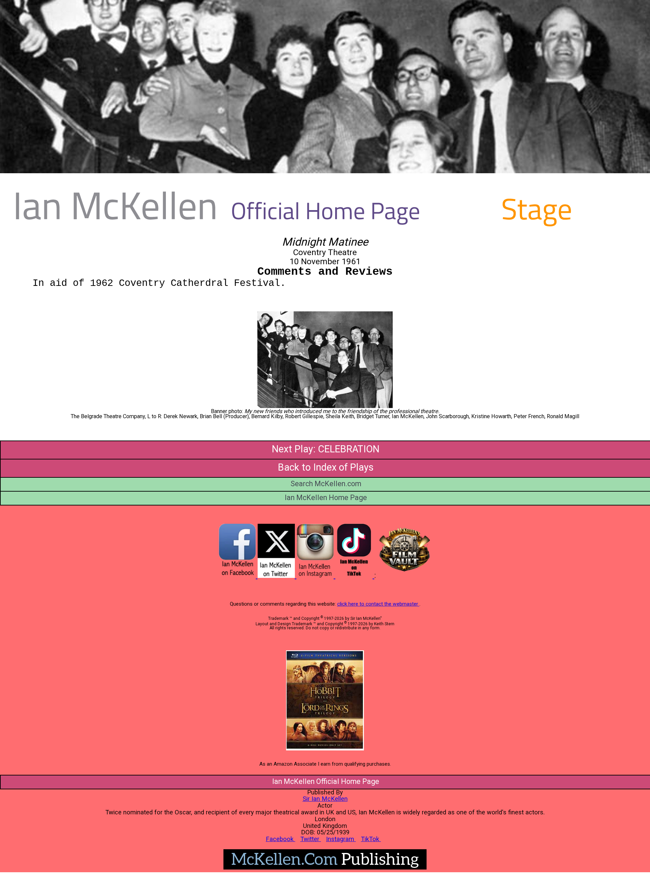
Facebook (280, 838)
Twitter (310, 838)
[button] (325, 359)
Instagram (341, 838)
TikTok (371, 838)
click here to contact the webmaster (378, 604)
